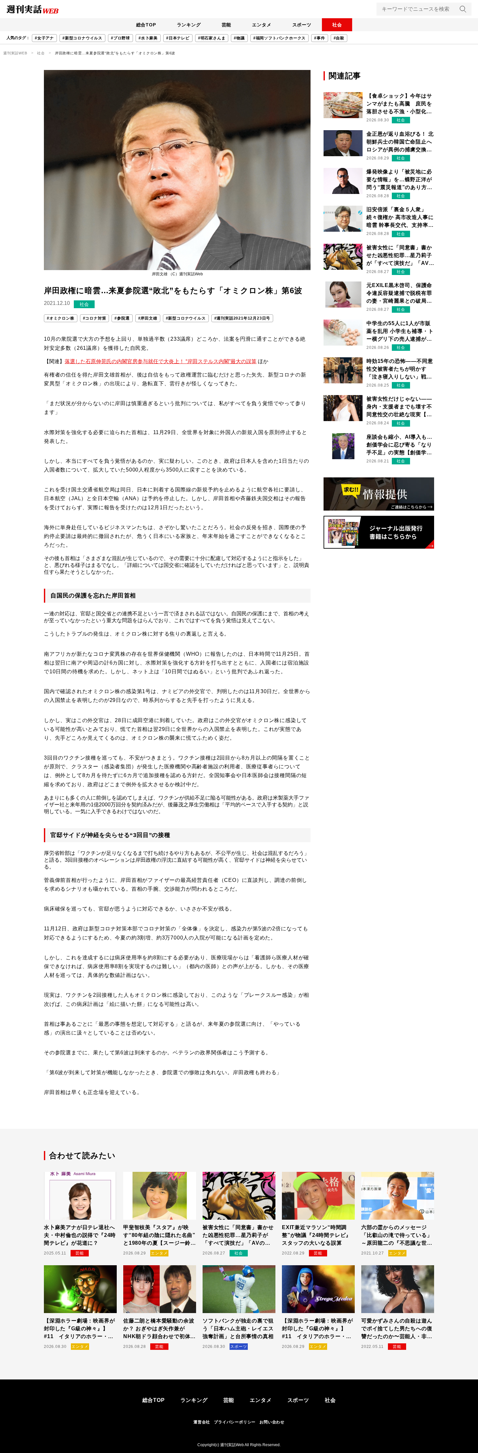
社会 (337, 24)
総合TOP (146, 24)
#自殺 (339, 38)
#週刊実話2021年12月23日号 (242, 318)
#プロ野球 (120, 38)
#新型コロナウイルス (82, 38)
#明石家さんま (212, 38)
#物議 (239, 38)
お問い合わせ (272, 1422)
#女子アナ (44, 38)
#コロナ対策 (94, 318)
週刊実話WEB (15, 53)
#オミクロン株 (60, 318)
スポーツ (302, 24)
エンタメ (261, 24)
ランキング (189, 24)
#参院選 (121, 318)
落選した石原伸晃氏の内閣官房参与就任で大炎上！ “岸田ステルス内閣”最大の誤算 (161, 361)
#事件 (319, 38)
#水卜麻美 (148, 38)
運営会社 (201, 1422)
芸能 (227, 24)
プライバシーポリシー (235, 1422)
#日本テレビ (178, 38)
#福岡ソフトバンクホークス (279, 38)
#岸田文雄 (147, 318)
